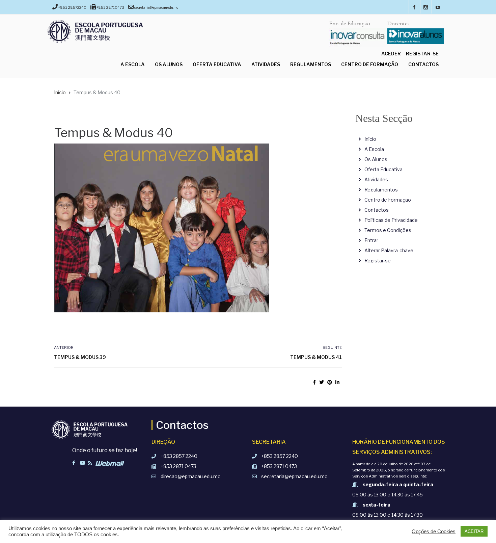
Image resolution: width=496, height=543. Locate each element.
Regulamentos (310, 64)
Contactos (423, 64)
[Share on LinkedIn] (337, 382)
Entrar (371, 240)
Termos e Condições (387, 230)
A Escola (132, 64)
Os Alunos (169, 64)
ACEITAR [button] (474, 531)
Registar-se (422, 53)
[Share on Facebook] (314, 382)
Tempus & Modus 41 (315, 357)
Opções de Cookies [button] (434, 531)
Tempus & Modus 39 (80, 357)
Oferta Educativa (217, 64)
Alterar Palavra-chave (388, 250)
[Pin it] (329, 382)
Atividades (265, 64)
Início (370, 139)
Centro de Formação (369, 64)
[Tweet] (321, 382)
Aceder (391, 53)
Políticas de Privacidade (391, 220)
